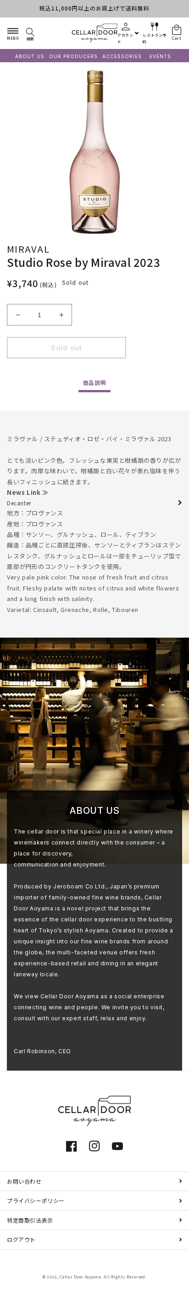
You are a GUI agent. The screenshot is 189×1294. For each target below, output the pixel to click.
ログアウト (21, 1239)
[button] (13, 33)
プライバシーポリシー (36, 1200)
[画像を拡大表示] (94, 152)
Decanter (19, 503)
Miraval (28, 248)
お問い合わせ (24, 1181)
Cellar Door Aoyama (80, 1276)
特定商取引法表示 (30, 1220)
